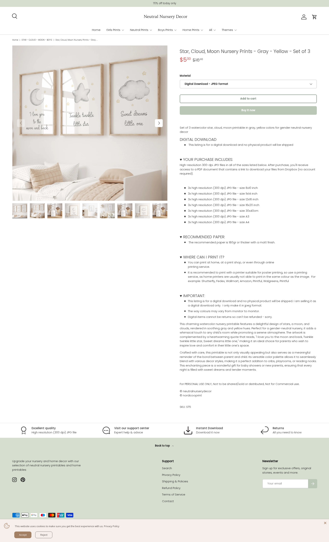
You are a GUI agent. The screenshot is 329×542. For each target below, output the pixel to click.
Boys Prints (165, 30)
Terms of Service (173, 494)
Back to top (162, 445)
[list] (89, 123)
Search (167, 468)
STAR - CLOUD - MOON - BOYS (37, 40)
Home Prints (191, 30)
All (210, 30)
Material (185, 76)
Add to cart (248, 98)
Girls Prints (113, 30)
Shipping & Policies (175, 481)
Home (96, 30)
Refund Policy (171, 488)
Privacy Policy (171, 475)
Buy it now (248, 110)
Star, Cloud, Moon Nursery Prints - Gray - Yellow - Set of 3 (76, 40)
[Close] (325, 523)
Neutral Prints (139, 30)
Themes (227, 30)
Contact (168, 501)
